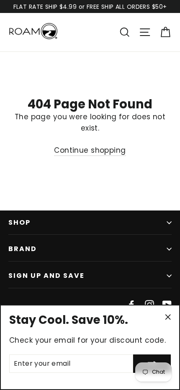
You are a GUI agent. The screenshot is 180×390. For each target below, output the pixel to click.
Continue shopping (90, 150)
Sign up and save (46, 275)
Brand (22, 249)
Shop (19, 222)
